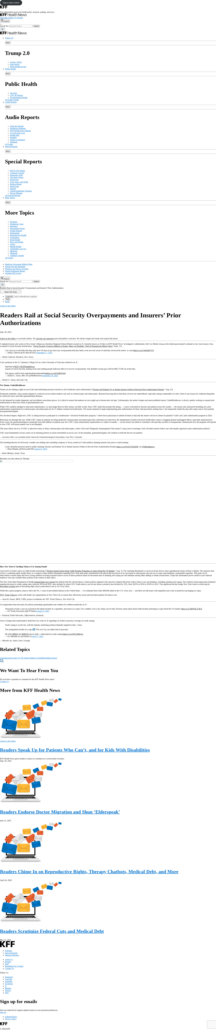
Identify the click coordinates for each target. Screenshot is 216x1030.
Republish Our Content (14, 966)
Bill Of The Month (17, 171)
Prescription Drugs (17, 228)
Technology (14, 237)
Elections (13, 222)
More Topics (10, 198)
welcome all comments (45, 338)
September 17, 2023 (44, 353)
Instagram (9, 977)
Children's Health (36, 658)
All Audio (9, 144)
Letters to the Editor (8, 338)
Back (8, 43)
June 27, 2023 (37, 636)
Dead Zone (14, 186)
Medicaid (13, 253)
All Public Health (12, 100)
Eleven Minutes (16, 193)
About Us (9, 959)
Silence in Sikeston (17, 140)
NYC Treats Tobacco (8, 595)
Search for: (4, 26)
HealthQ (13, 137)
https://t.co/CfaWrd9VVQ (144, 350)
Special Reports (11, 146)
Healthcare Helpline (18, 128)
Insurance (14, 226)
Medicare (13, 251)
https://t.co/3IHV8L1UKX (191, 609)
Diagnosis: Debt (16, 175)
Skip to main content (11, 3)
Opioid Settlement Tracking (21, 191)
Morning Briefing (12, 955)
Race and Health (16, 242)
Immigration (15, 233)
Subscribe (4, 18)
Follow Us (12, 18)
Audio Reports (11, 102)
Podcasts (8, 951)
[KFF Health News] (13, 15)
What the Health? (17, 126)
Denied (13, 189)
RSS (7, 993)
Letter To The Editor (21, 658)
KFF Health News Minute (20, 131)
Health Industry (16, 231)
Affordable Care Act (18, 249)
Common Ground (17, 173)
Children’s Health (17, 255)
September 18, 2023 (50, 376)
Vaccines (13, 93)
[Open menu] (1, 24)
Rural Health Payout (18, 67)
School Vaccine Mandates (15, 267)
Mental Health (15, 246)
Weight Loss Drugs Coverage (16, 269)
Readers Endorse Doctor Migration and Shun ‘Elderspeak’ (60, 811)
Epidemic (14, 142)
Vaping (54, 658)
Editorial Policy (11, 1017)
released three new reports (44, 582)
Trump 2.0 (9, 38)
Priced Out (14, 180)
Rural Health (15, 240)
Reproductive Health (18, 235)
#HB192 (25, 634)
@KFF (16, 367)
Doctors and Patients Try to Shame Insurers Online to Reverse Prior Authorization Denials (128, 389)
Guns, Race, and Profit (19, 182)
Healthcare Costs (16, 224)
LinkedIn (8, 981)
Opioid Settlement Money (15, 271)
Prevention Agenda (7, 586)
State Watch (14, 64)
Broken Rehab (16, 184)
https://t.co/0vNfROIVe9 (56, 373)
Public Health (10, 69)
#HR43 (15, 634)
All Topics (9, 258)
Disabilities (47, 658)
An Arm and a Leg (17, 133)
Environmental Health (18, 98)
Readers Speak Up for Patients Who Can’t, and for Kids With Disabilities (75, 749)
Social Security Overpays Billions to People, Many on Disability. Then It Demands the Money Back (73, 346)
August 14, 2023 (42, 611)
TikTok (8, 990)
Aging (12, 244)
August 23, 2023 (40, 449)
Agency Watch (16, 62)
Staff (7, 964)
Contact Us (4, 681)
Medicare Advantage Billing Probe (18, 264)
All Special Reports (12, 195)
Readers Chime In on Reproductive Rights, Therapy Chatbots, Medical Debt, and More (89, 871)
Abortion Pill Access (13, 273)
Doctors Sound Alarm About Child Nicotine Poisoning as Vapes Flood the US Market (80, 571)
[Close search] (2, 29)
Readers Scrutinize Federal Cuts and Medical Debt (52, 931)
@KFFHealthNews (27, 367)
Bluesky (8, 988)
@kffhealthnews (148, 447)
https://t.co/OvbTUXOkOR (127, 447)
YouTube (8, 979)
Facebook (9, 984)
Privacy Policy (10, 1019)
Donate (20, 18)
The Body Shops (16, 177)
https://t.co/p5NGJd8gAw (73, 634)
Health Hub (14, 135)
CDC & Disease (16, 95)
